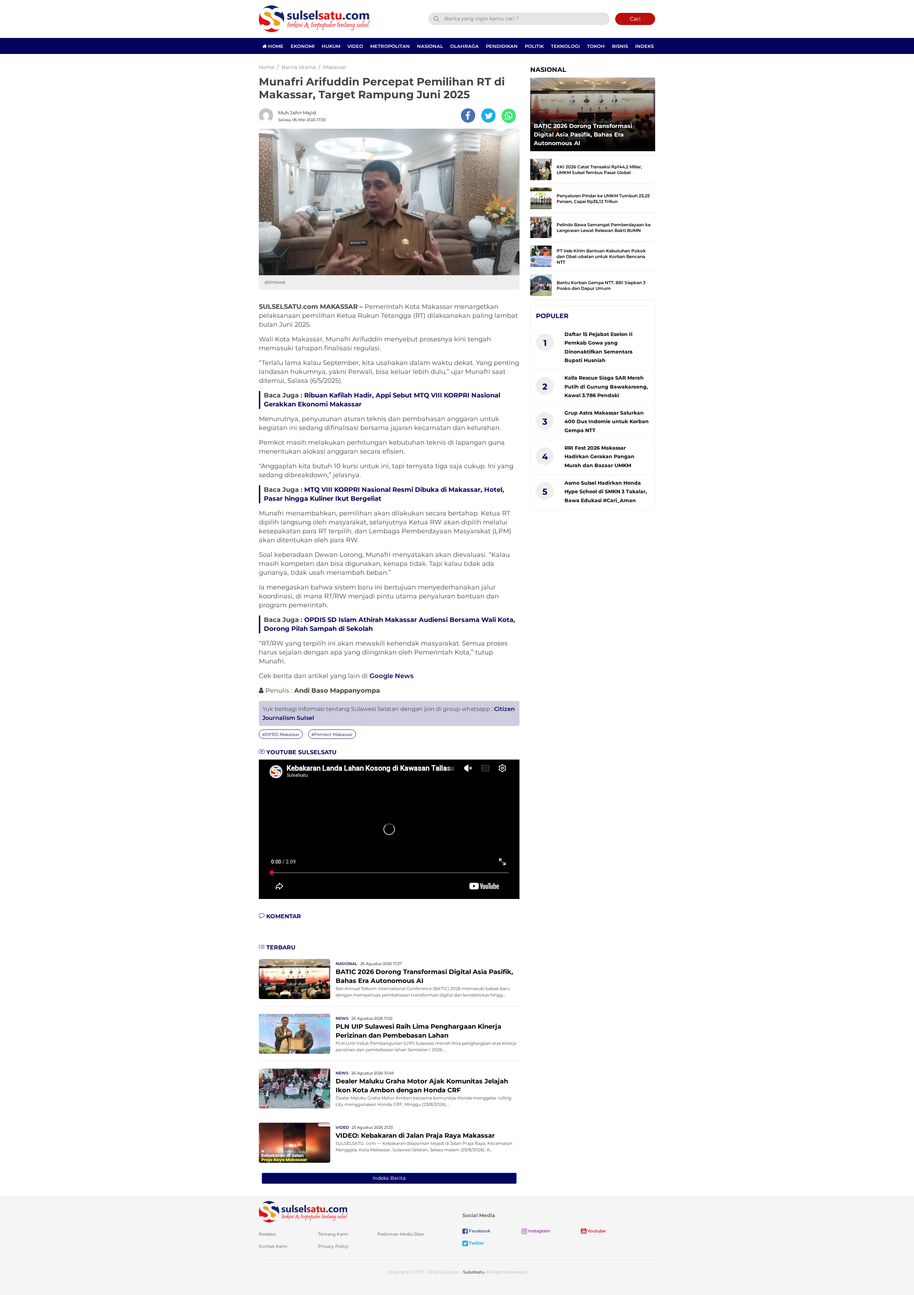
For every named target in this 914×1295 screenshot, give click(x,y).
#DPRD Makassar (281, 734)
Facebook (479, 1231)
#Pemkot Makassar (332, 734)
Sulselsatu (473, 1272)
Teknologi (565, 46)
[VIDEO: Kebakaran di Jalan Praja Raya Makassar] (294, 1142)
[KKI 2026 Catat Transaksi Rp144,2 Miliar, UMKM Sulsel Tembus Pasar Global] (541, 168)
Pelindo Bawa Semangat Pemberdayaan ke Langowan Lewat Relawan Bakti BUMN (604, 227)
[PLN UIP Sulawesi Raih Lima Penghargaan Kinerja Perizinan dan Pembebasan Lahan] (294, 1033)
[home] (303, 1211)
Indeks (644, 46)
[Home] (314, 18)
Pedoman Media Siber (401, 1234)
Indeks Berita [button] (389, 1178)
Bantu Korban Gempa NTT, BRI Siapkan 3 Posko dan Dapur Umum (601, 285)
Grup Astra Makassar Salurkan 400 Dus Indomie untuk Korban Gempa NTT (606, 422)
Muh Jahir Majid (297, 112)
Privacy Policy (333, 1246)
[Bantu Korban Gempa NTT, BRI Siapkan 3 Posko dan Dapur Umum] (541, 284)
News (342, 1018)
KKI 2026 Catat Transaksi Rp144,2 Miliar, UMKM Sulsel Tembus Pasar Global (599, 169)
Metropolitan (390, 46)
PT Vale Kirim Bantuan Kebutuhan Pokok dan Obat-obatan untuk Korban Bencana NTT (601, 256)
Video (355, 46)
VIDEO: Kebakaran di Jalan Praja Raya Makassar (415, 1136)
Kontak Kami (273, 1246)
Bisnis (620, 46)
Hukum (331, 46)
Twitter (476, 1243)
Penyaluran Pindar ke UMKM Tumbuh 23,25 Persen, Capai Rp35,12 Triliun (603, 198)
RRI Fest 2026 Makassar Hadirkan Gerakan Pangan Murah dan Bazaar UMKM (599, 457)
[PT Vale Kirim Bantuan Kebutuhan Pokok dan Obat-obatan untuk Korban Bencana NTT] (541, 255)
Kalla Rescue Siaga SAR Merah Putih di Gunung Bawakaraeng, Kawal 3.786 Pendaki (606, 387)
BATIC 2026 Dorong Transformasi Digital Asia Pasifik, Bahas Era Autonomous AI (583, 135)
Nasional (430, 46)
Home (275, 46)
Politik (534, 46)
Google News (391, 676)
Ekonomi (303, 46)
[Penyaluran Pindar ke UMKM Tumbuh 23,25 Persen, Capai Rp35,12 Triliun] (541, 197)
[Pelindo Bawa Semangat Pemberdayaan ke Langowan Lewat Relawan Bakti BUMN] (541, 226)
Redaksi (267, 1234)
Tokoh (596, 46)
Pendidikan (502, 46)
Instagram (538, 1231)
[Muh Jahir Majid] (268, 115)
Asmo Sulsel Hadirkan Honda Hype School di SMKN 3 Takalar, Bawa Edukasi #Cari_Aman (605, 492)
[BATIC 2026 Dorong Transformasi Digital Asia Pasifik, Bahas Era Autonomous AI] (294, 978)
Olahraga (464, 46)
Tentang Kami (333, 1234)
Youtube (596, 1231)
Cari (635, 18)
